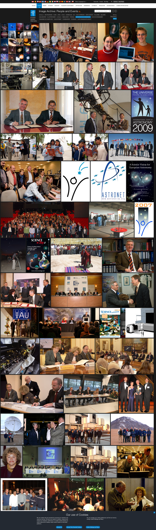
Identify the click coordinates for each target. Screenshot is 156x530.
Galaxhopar (42, 17)
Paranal (72, 17)
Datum (114, 18)
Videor (44, 5)
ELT (74, 14)
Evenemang (87, 5)
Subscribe (96, 1)
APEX (59, 14)
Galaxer (103, 14)
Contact (101, 1)
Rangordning (113, 16)
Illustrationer (51, 17)
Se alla (41, 14)
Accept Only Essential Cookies (74, 527)
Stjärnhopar (66, 19)
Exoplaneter (89, 14)
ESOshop (57, 5)
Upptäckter (79, 5)
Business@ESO (110, 5)
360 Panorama (48, 14)
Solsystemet (57, 19)
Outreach (94, 5)
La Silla (59, 17)
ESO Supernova (80, 14)
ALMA (55, 14)
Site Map (106, 1)
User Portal (121, 1)
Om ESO (34, 5)
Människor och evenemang (83, 17)
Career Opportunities (122, 5)
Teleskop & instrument (67, 5)
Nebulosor (65, 17)
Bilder (39, 5)
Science (115, 1)
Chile (63, 14)
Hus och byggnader (97, 17)
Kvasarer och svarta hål (46, 19)
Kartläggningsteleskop (84, 19)
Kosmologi (69, 14)
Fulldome (96, 14)
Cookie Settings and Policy (93, 527)
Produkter (102, 5)
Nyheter (50, 5)
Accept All (59, 527)
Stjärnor (73, 19)
